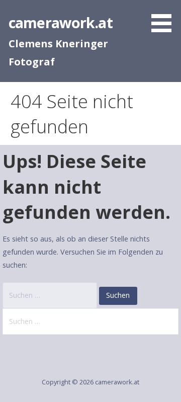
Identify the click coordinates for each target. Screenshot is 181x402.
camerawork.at (61, 22)
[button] (165, 18)
